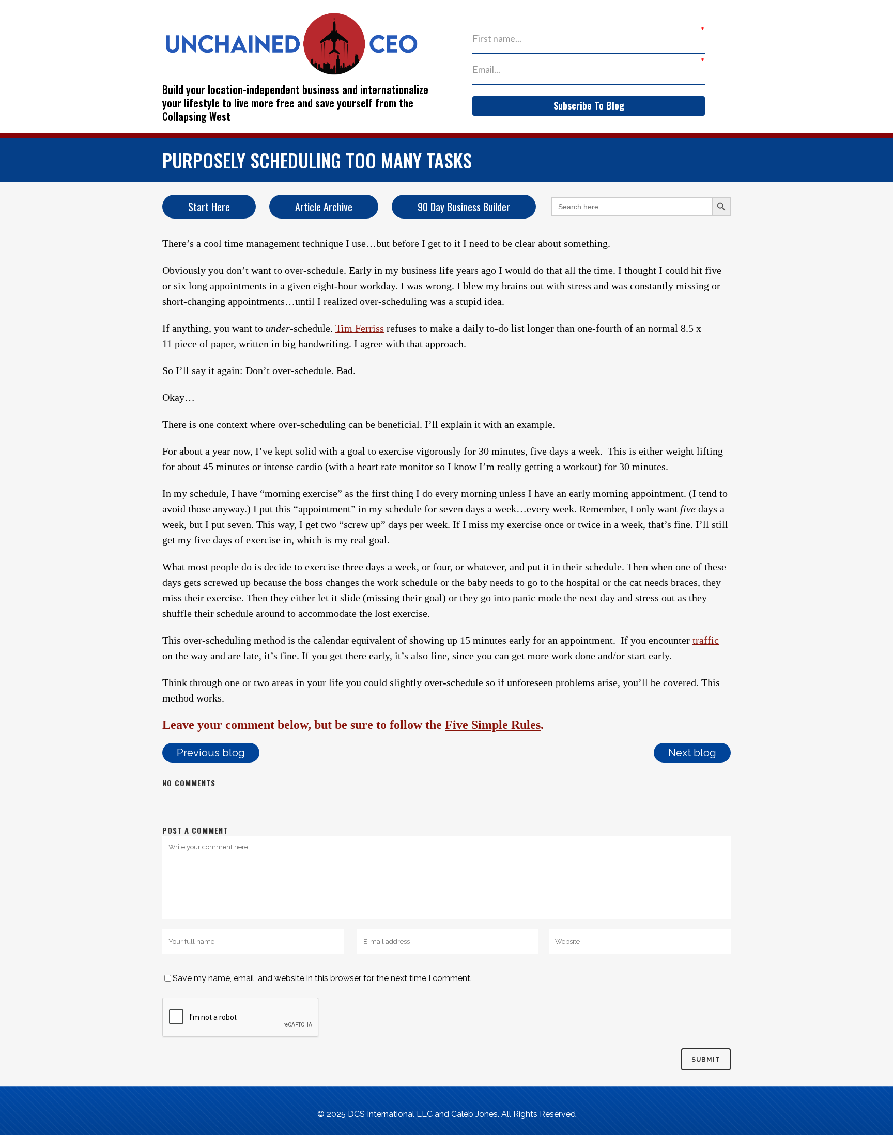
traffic (705, 640)
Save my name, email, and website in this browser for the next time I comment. (322, 978)
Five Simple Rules (493, 725)
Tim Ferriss (359, 328)
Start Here (209, 206)
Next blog (692, 753)
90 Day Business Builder (464, 206)
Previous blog (211, 753)
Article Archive (323, 206)
